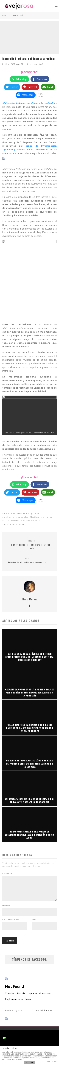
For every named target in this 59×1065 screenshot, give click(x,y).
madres (15, 520)
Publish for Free (44, 1010)
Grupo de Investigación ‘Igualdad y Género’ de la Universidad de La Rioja (29, 149)
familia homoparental (29, 513)
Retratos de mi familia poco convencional (27, 560)
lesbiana (35, 517)
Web (34, 919)
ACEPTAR (30, 1063)
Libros (7, 64)
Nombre (6, 905)
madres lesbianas (31, 520)
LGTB (6, 520)
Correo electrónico (10, 919)
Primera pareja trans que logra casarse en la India (32, 544)
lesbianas (47, 517)
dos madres (9, 513)
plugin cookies (51, 1061)
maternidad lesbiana (14, 524)
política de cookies (31, 1058)
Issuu (20, 1010)
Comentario (8, 873)
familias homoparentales (16, 517)
